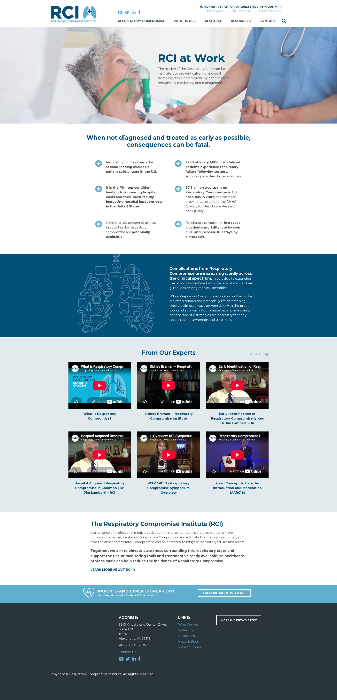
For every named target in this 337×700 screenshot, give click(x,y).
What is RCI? (185, 21)
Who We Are (188, 624)
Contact (267, 21)
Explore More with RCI (224, 593)
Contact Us (127, 652)
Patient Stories (189, 647)
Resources (241, 21)
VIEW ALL (257, 354)
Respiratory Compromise (141, 21)
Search (284, 21)
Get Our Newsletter (239, 620)
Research (213, 21)
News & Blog (188, 641)
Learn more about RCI (110, 570)
